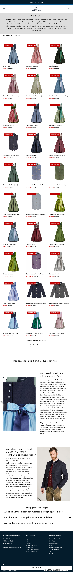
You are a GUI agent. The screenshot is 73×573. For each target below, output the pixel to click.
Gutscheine (52, 554)
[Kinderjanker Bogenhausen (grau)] (59, 291)
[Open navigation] (16, 8)
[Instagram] (6, 564)
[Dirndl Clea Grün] (59, 54)
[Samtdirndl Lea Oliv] (13, 113)
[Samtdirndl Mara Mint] (59, 113)
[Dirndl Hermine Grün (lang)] (36, 83)
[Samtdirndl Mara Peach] (36, 54)
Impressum (29, 539)
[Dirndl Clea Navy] (36, 143)
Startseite (6, 35)
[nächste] (41, 345)
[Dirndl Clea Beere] (36, 232)
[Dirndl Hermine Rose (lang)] (13, 83)
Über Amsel (52, 541)
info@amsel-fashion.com (14, 547)
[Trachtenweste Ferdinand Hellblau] (36, 202)
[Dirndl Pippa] (13, 54)
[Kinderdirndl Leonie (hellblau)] (36, 321)
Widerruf (28, 543)
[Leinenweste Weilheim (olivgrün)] (59, 172)
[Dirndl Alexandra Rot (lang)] (59, 143)
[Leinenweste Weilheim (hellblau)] (36, 172)
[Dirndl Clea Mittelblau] (13, 232)
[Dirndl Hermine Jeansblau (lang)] (59, 83)
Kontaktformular (54, 549)
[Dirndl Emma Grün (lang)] (59, 232)
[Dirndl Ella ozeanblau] (13, 291)
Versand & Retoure (31, 545)
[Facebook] (3, 564)
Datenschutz (29, 547)
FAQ (50, 552)
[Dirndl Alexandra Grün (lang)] (13, 202)
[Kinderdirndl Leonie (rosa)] (59, 321)
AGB (27, 541)
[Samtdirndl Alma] (13, 261)
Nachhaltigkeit (53, 543)
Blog (50, 545)
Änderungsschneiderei (55, 547)
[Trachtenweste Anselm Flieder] (36, 261)
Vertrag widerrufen (31, 552)
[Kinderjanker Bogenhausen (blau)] (36, 291)
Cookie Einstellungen (32, 549)
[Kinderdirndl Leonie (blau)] (13, 321)
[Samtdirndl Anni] (59, 261)
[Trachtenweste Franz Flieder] (13, 143)
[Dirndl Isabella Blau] (36, 113)
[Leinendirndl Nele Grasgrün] (59, 202)
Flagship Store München (56, 539)
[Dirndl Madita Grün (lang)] (13, 172)
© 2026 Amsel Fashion (9, 570)
